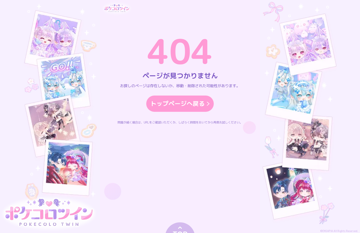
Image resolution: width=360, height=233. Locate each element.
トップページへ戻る (177, 103)
